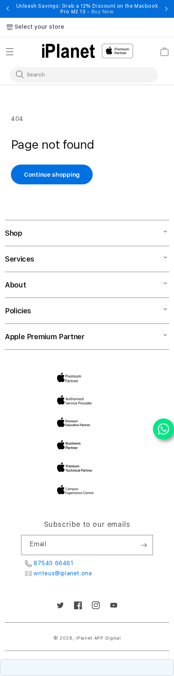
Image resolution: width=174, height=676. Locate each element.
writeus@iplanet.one (63, 573)
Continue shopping (52, 174)
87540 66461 (54, 563)
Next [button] (166, 9)
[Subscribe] (144, 545)
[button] (9, 51)
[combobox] (78, 74)
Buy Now (102, 12)
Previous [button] (8, 9)
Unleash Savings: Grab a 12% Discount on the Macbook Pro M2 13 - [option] (87, 9)
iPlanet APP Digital (98, 638)
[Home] (68, 51)
